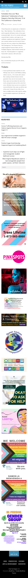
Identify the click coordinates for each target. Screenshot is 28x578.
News (7, 11)
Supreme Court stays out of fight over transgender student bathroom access (12, 154)
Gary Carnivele (8, 24)
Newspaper (22, 564)
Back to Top (14, 554)
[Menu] (2, 2)
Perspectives (13, 561)
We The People (13, 569)
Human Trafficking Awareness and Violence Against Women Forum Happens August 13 (14, 128)
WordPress (11, 571)
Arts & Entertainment (10, 564)
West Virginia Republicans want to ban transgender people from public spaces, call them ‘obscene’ (14, 161)
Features (21, 561)
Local (3, 11)
